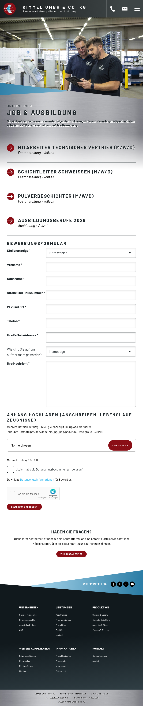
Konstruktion (61, 615)
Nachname (16, 279)
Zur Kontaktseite (71, 554)
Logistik (59, 635)
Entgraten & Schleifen (101, 620)
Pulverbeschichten (27, 656)
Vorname (14, 265)
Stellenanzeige (19, 250)
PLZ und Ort (16, 307)
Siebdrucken (24, 661)
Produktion (61, 625)
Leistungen (64, 607)
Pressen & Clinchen (100, 630)
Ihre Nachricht (18, 363)
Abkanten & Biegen (100, 625)
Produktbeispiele (63, 656)
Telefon (13, 321)
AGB (21, 630)
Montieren (23, 671)
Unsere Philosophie (27, 615)
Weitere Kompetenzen (34, 648)
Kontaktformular (99, 656)
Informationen (66, 648)
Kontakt (98, 648)
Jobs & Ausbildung (27, 625)
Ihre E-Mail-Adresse (22, 335)
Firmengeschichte (27, 620)
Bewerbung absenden (24, 507)
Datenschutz (61, 671)
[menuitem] (35, 619)
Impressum (61, 666)
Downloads (61, 661)
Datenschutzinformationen (37, 479)
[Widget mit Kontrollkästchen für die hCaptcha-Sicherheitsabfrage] (33, 493)
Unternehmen (28, 607)
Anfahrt (95, 661)
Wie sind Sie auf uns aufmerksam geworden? (24, 352)
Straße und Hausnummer (26, 293)
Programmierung (63, 620)
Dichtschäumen (26, 666)
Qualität (59, 630)
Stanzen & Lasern (100, 615)
